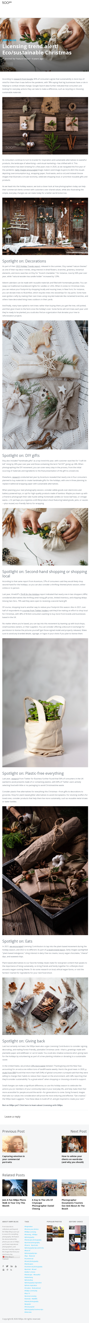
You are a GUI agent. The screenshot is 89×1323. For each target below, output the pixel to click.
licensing (28, 1235)
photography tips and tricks (33, 1248)
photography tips (31, 1253)
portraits (35, 1245)
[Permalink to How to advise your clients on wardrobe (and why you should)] (74, 1151)
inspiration (29, 1226)
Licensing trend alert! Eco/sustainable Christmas (37, 49)
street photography (31, 1301)
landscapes (29, 1264)
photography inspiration (33, 1283)
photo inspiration (31, 1285)
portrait (28, 1269)
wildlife (35, 1299)
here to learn (30, 1105)
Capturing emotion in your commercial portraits (13, 1159)
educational (37, 1288)
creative (28, 1288)
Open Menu (11, 2)
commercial (29, 1259)
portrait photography (32, 1243)
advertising (29, 1277)
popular (28, 1304)
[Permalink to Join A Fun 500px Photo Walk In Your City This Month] (14, 1195)
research (16, 477)
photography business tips (33, 1309)
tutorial (32, 1256)
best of (27, 1251)
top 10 (27, 1293)
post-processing (30, 1296)
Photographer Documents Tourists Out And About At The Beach (73, 1204)
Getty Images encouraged (26, 170)
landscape (28, 1275)
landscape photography (33, 1240)
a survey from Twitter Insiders (35, 610)
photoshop (29, 1280)
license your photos (31, 1229)
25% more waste (38, 1066)
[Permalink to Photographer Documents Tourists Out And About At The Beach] (74, 1195)
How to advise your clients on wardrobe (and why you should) (73, 1159)
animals (28, 1299)
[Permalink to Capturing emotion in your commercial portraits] (14, 1151)
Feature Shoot (23, 58)
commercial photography (33, 1267)
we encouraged (16, 946)
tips (26, 1256)
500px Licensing (30, 1232)
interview (28, 1312)
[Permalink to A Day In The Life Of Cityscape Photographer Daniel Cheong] (44, 1195)
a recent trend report (56, 950)
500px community (31, 1291)
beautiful (37, 1275)
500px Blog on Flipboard (8, 1257)
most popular (30, 1307)
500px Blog (9, 40)
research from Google (23, 79)
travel (34, 1269)
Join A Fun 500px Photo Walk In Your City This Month (14, 1203)
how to (27, 1245)
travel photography (31, 1261)
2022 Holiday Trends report (28, 266)
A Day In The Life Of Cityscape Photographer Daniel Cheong (43, 1204)
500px (35, 1235)
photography (29, 1237)
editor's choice (30, 1272)
